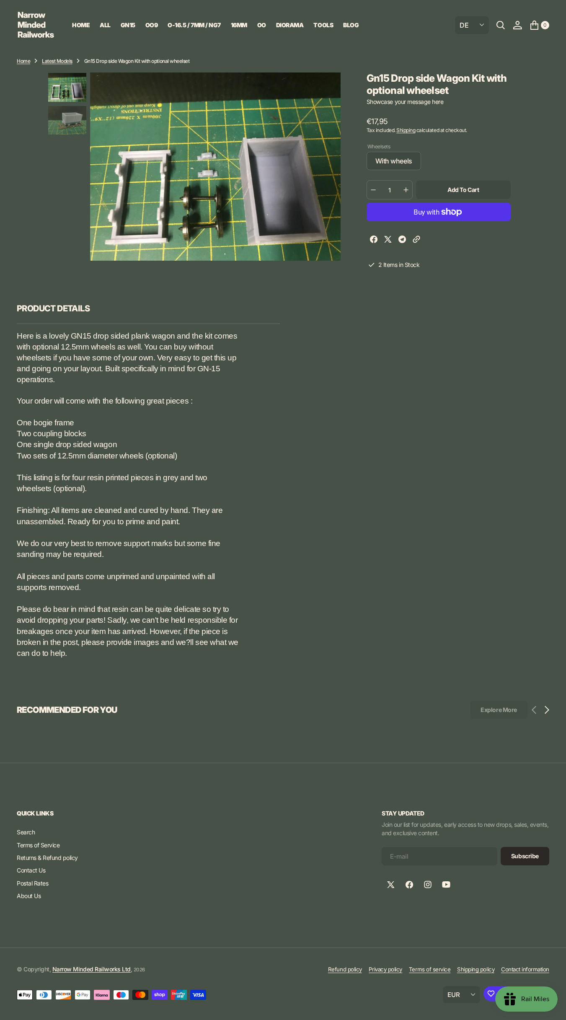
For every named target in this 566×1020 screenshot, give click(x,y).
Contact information (525, 969)
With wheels (398, 163)
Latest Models (57, 61)
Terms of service (429, 969)
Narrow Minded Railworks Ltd (91, 969)
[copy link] (416, 240)
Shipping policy (475, 969)
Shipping (405, 130)
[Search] (500, 25)
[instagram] (428, 884)
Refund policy (345, 969)
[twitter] (388, 240)
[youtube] (446, 884)
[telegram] (402, 240)
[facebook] (374, 240)
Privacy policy (385, 969)
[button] (517, 25)
